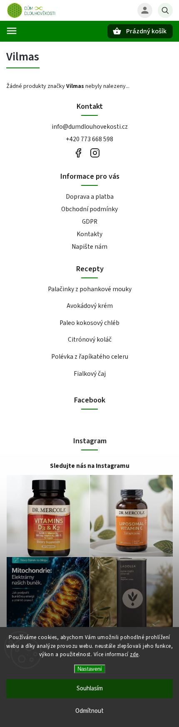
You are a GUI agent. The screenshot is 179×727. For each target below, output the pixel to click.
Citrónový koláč (90, 339)
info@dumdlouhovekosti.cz (90, 126)
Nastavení (89, 669)
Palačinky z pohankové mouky (90, 289)
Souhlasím (90, 688)
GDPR (89, 221)
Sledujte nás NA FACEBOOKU (78, 153)
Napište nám (89, 246)
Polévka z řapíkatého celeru (89, 356)
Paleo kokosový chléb (89, 322)
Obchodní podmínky (89, 209)
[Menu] (11, 31)
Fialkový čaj (90, 373)
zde (134, 654)
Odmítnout (89, 711)
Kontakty (89, 234)
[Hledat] (165, 10)
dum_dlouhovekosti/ (95, 153)
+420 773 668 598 (89, 139)
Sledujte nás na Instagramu (89, 465)
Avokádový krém (90, 305)
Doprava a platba (90, 196)
